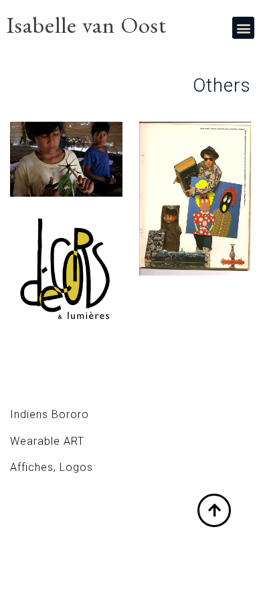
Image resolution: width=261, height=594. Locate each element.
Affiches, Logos (51, 467)
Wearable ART (47, 441)
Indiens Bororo (49, 414)
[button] (243, 28)
